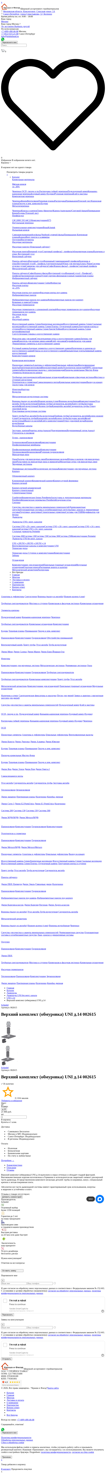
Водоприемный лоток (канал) (81, 430)
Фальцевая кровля (20, 230)
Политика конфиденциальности (16, 1437)
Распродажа (60, 201)
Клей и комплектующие (52, 421)
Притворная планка (25, 797)
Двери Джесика (22, 741)
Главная (16, 575)
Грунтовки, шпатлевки (30, 512)
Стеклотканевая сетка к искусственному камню (58, 338)
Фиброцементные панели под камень (29, 300)
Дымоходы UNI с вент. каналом (27, 522)
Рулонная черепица (64, 194)
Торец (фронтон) (45, 210)
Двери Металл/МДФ (29, 817)
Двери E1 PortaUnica (44, 804)
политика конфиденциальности (56, 1452)
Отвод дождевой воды (74, 421)
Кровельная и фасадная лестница (78, 377)
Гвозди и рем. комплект (30, 203)
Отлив (44, 276)
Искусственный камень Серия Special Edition (41, 329)
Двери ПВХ (6, 955)
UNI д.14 (41, 543)
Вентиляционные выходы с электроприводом (42, 370)
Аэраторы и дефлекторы (44, 365)
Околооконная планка (30, 276)
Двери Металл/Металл (31, 847)
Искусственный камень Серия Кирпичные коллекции (37, 324)
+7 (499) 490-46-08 (9, 31)
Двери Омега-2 (42, 769)
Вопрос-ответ (18, 587)
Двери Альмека (37, 741)
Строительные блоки (22, 493)
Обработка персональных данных (17, 1440)
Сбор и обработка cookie (12, 1442)
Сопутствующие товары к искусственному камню (35, 334)
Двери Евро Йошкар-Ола (52, 652)
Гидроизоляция (19, 442)
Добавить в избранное (11, 1100)
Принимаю (6, 1457)
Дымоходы (17, 517)
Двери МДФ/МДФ (10, 817)
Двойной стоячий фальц (52, 234)
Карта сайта (53, 1388)
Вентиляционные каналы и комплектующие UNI (35, 546)
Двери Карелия (31, 905)
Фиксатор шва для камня (24, 338)
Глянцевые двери (43, 884)
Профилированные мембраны (26, 445)
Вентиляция (33, 201)
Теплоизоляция (19, 452)
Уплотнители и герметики (24, 382)
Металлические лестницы (46, 469)
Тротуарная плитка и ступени (72, 863)
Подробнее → (7, 1160)
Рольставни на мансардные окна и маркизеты (38, 461)
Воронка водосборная (69, 401)
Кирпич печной (19, 483)
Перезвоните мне (9, 42)
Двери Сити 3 (7, 804)
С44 (26, 220)
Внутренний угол (26, 254)
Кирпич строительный (23, 490)
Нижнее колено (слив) (48, 401)
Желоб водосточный (29, 406)
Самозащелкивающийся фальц (26, 234)
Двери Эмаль (28, 884)
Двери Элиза (18, 769)
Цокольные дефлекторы (67, 365)
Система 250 (65, 536)
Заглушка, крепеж (20, 430)
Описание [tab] (11, 1167)
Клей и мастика (80, 194)
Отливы (34, 302)
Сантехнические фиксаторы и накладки (37, 695)
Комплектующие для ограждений (28, 565)
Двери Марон (33, 652)
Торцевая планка (46, 201)
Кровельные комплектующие (73, 382)
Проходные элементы (22, 365)
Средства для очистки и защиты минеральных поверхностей (40, 507)
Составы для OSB (73, 512)
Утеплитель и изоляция (23, 433)
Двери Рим (30, 769)
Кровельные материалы (23, 179)
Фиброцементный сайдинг (25, 278)
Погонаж (43, 905)
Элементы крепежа (10, 610)
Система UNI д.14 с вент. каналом (36, 529)
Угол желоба (30, 416)
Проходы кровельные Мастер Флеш (81, 370)
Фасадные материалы (22, 242)
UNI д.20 (16, 543)
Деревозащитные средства (71, 932)
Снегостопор (26, 380)
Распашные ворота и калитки (53, 567)
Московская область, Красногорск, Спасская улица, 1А (29, 11)
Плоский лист (84, 201)
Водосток (16, 392)
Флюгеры (16, 389)
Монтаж (16, 577)
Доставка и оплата (21, 580)
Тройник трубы (44, 404)
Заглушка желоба (76, 418)
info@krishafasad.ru (10, 36)
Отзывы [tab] (10, 1170)
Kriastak (51, 227)
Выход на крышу (95, 382)
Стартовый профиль (51, 251)
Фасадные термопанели (23, 305)
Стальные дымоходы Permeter (26, 531)
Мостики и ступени (38, 603)
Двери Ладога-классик (58, 905)
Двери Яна (6, 769)
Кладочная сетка (63, 500)
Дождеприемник (59, 430)
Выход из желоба (33, 421)
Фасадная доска (19, 315)
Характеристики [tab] (14, 1165)
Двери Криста (7, 741)
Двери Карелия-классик (12, 905)
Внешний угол (35, 251)
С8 (13, 220)
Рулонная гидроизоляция (52, 452)
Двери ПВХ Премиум (11, 884)
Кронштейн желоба (61, 406)
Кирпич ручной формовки (65, 481)
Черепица (17, 191)
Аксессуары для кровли (23, 385)
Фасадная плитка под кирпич (26, 292)
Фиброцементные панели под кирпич (65, 300)
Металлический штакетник (25, 570)
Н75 (49, 220)
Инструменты (27, 239)
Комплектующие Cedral (39, 283)
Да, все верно (7, 26)
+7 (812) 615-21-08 (9, 34)
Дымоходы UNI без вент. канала (27, 538)
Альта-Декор (86, 263)
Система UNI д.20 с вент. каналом (28, 526)
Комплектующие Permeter (83, 536)
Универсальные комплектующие (27, 227)
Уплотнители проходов (74, 367)
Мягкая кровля (19, 185)
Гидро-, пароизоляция (22, 437)
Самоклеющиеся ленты (48, 382)
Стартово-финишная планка (60, 276)
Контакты (16, 589)
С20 (16, 220)
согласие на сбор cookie (83, 1452)
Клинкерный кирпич (22, 481)
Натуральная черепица (23, 223)
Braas (45, 227)
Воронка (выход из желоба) (25, 401)
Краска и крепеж (29, 210)
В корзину (6, 1119)
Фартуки (25, 389)
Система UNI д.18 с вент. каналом (60, 526)
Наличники (41, 797)
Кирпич (16, 471)
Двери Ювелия (52, 741)
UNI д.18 (25, 543)
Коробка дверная (55, 797)
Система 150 (42, 536)
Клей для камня (58, 341)
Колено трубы (45, 406)
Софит (51, 266)
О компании (18, 582)
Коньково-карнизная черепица (36, 617)
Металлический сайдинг (23, 268)
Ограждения (18, 560)
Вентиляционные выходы (81, 735)
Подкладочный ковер (78, 191)
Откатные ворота (31, 567)
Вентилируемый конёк (52, 367)
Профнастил (18, 215)
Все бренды (12, 1415)
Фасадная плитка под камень (53, 292)
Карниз (22, 237)
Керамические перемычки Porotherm (38, 500)
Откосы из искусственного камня (49, 351)
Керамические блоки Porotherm (36, 497)
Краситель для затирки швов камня (34, 341)
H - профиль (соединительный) (48, 263)
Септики (16, 502)
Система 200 (18, 536)
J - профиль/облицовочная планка (77, 251)
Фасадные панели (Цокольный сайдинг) (31, 247)
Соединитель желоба (62, 404)
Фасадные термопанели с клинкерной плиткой (34, 309)
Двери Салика (20, 652)
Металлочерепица (20, 206)
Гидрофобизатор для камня (78, 341)
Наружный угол (35, 261)
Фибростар (56, 283)
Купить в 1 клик (8, 1122)
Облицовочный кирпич (23, 476)
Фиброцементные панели (24, 295)
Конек (24, 201)
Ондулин (16, 239)
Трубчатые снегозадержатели (26, 377)
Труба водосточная (28, 404)
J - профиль (72, 266)
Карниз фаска (60, 266)
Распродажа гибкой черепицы (53, 191)
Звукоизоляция (33, 452)
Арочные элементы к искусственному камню (50, 348)
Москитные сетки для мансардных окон (78, 461)
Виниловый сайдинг (22, 256)
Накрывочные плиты (75, 351)
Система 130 (30, 536)
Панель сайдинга (20, 261)
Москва (4, 21)
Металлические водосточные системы (30, 396)
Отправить (6, 1359)
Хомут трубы (78, 404)
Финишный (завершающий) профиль (61, 261)
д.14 (4, 1109)
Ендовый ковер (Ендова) (43, 194)
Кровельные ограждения (51, 377)
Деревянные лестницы (23, 469)
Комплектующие (39, 220)
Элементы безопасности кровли (27, 372)
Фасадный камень (20, 319)
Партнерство (18, 585)
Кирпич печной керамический (26, 488)
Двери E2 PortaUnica (24, 804)
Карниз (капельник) (62, 210)
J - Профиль (85, 273)
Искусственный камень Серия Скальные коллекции (77, 861)
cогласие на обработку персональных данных (69, 1291)
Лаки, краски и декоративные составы (55, 935)
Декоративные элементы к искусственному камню (36, 343)
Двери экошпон (8, 797)
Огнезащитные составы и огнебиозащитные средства (45, 509)
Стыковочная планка (83, 276)
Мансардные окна (20, 454)
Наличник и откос (9, 695)
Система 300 (54, 536)
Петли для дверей (65, 695)
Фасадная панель (20, 251)
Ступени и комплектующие (41, 553)
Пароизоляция (33, 442)
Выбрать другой (22, 26)
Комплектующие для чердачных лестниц (77, 469)
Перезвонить (7, 1315)
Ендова (44, 203)
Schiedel (5, 1005)
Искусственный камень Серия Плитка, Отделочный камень (50, 326)
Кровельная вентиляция (23, 360)
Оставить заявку (9, 1271)
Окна (14, 459)
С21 (29, 220)
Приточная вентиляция (30, 367)
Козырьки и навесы (21, 302)
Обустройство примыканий (60, 638)
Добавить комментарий (12, 1197)
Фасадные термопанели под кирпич (73, 309)
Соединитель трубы (80, 406)
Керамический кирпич (42, 481)
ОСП (3, 728)
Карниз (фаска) (42, 273)
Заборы (15, 555)
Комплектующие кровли (23, 356)
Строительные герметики (53, 512)
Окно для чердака (71, 263)
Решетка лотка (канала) (40, 430)
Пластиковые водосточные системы (29, 411)
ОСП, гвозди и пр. (30, 191)
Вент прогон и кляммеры (38, 237)
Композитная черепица (23, 196)
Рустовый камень (20, 348)
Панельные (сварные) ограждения (60, 565)
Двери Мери (7, 652)
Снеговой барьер (80, 210)
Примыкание (72, 201)
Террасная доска (19, 548)
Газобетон (17, 497)
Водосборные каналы (22, 426)
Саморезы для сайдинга (37, 266)
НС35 (21, 220)
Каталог (16, 177)
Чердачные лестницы (22, 464)
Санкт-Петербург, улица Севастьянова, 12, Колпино (27, 14)
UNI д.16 (33, 543)
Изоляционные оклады (56, 459)
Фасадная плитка (20, 286)
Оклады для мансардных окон (31, 459)
